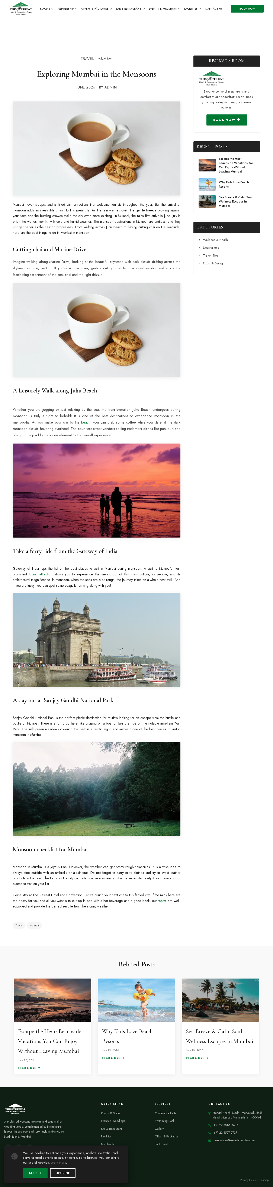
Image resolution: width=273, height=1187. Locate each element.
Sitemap (264, 1180)
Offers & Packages (95, 8)
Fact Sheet (161, 1144)
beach (85, 422)
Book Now (247, 8)
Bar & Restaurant (129, 8)
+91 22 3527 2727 (225, 1132)
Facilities (191, 8)
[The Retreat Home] (20, 8)
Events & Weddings (163, 8)
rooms (162, 900)
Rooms (45, 8)
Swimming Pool (164, 1121)
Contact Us (214, 8)
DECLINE (63, 1173)
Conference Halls (165, 1113)
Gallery (159, 1129)
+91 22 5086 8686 (225, 1125)
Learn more (58, 1162)
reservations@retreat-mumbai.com (234, 1140)
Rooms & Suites (110, 1113)
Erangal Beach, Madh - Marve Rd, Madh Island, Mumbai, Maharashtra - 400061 (238, 1115)
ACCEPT (35, 1173)
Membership (66, 8)
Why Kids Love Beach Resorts (234, 184)
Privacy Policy (248, 1180)
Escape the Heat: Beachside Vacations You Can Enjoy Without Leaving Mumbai (236, 165)
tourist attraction (40, 574)
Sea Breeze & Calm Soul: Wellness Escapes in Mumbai (236, 201)
